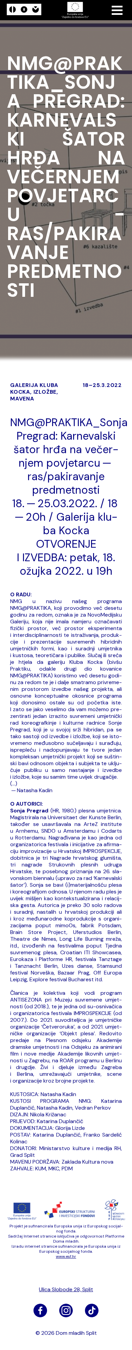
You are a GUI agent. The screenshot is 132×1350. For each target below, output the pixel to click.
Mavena (22, 398)
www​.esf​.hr (66, 1256)
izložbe (45, 391)
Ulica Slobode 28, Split (66, 1289)
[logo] (24, 10)
